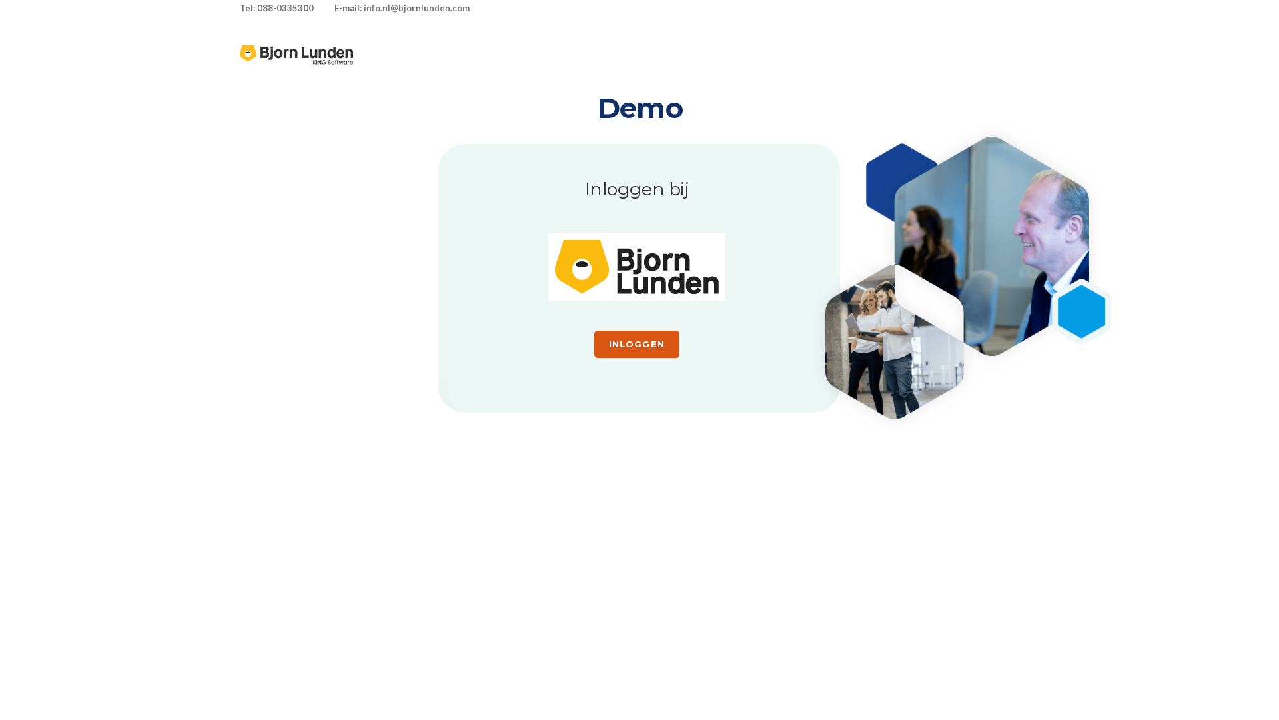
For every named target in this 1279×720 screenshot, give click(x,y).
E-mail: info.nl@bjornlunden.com (402, 8)
